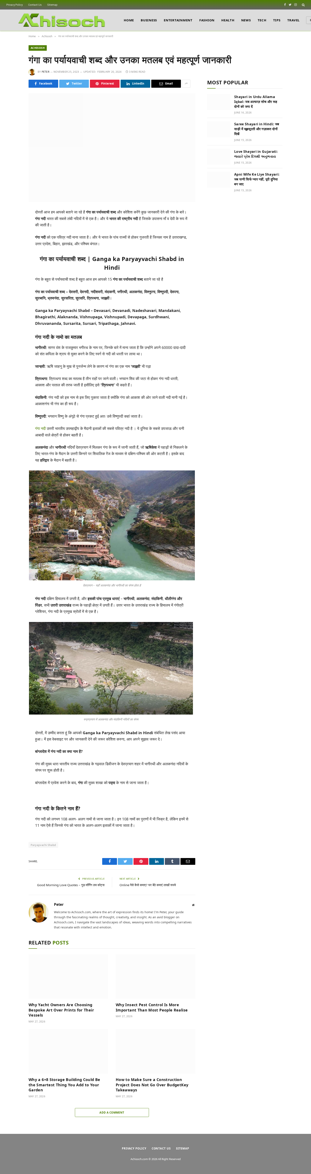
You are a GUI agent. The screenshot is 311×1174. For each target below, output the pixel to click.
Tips (277, 20)
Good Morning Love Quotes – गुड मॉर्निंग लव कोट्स (71, 885)
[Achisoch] (61, 20)
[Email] (14, 261)
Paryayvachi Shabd (43, 845)
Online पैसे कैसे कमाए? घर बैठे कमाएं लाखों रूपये (148, 885)
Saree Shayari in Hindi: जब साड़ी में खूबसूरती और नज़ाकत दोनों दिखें (256, 129)
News (246, 20)
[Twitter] (14, 233)
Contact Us (35, 4)
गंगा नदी (40, 428)
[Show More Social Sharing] (186, 84)
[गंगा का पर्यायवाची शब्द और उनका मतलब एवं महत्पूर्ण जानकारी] (112, 147)
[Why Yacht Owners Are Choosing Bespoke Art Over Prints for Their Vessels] (68, 976)
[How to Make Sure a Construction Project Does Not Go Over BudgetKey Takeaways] (155, 1051)
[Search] (303, 5)
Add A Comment (111, 1112)
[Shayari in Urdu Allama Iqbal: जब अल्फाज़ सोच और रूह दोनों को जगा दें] (218, 102)
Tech (262, 20)
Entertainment (178, 20)
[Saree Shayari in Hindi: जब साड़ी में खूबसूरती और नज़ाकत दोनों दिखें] (218, 129)
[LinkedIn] (14, 242)
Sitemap (52, 4)
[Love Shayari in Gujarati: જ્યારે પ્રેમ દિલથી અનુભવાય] (218, 157)
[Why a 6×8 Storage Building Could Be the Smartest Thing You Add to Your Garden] (68, 1051)
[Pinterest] (14, 252)
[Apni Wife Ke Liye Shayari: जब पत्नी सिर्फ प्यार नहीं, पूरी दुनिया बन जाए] (218, 180)
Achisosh (38, 48)
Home (129, 20)
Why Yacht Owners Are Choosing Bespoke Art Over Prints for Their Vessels (61, 1010)
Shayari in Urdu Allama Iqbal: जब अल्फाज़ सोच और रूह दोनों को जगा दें (255, 101)
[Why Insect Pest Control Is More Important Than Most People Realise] (155, 976)
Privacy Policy (14, 4)
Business (149, 20)
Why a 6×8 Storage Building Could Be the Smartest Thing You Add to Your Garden (64, 1084)
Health (227, 20)
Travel (293, 20)
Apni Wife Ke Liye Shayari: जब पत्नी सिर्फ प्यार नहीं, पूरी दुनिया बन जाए (256, 179)
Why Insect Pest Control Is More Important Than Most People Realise (152, 1007)
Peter (45, 72)
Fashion (207, 20)
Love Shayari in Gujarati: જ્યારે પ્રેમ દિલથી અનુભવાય (256, 154)
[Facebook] (14, 223)
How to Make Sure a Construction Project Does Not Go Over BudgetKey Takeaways (152, 1084)
